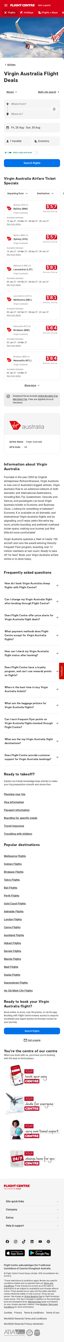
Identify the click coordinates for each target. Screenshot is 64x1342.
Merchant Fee (20, 399)
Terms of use (52, 1312)
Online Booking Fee (48, 396)
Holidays (28, 12)
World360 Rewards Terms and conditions (25, 1318)
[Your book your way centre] (32, 1076)
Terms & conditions (34, 1312)
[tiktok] (23, 1241)
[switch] (35, 153)
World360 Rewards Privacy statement (23, 1324)
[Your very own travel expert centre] (32, 1131)
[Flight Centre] (22, 5)
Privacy (18, 1312)
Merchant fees (34, 1302)
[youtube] (40, 1241)
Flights (11, 12)
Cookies (8, 1312)
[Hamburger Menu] (6, 5)
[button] (18, 141)
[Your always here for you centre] (32, 1158)
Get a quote (44, 5)
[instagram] (15, 1241)
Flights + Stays (50, 12)
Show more (30, 385)
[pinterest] (48, 1241)
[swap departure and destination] (54, 109)
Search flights (32, 163)
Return (10, 92)
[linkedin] (32, 1241)
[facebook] (7, 1241)
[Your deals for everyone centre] (32, 1103)
